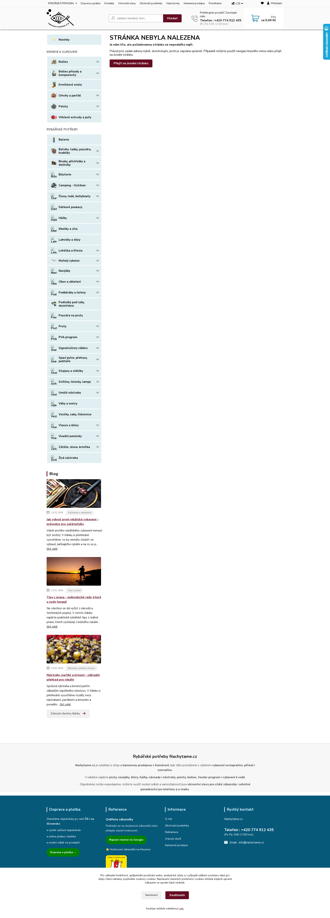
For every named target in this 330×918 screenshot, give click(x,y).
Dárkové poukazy (70, 207)
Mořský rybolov (69, 261)
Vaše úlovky (173, 3)
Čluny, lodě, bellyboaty (75, 196)
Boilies (63, 62)
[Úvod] (76, 18)
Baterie (64, 139)
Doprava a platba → (63, 852)
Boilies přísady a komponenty (70, 73)
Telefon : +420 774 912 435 (220, 20)
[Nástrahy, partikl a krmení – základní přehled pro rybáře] (74, 650)
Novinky (64, 40)
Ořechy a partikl (70, 95)
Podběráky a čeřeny (72, 292)
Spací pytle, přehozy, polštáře (73, 359)
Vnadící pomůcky (70, 436)
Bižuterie (65, 174)
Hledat (172, 18)
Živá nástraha (68, 458)
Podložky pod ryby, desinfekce (72, 304)
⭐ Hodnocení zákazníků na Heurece (128, 849)
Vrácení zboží (173, 839)
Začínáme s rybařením (79, 512)
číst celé (52, 549)
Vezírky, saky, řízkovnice (75, 414)
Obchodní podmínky (151, 3)
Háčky (63, 218)
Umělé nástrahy (70, 393)
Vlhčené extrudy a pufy (75, 117)
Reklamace (171, 832)
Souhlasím (177, 895)
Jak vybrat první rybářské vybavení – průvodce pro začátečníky (73, 521)
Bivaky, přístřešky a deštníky (72, 163)
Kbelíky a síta (68, 229)
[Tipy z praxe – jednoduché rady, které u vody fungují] (74, 572)
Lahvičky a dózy (69, 240)
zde (181, 908)
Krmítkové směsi (70, 85)
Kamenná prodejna (194, 3)
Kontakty (109, 3)
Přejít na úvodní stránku (131, 63)
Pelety (63, 106)
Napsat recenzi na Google (126, 840)
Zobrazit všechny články (65, 713)
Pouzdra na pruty (71, 315)
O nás (168, 819)
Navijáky (64, 271)
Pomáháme (215, 3)
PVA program (68, 337)
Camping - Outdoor (72, 185)
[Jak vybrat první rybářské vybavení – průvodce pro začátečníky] (74, 494)
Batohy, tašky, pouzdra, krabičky (75, 151)
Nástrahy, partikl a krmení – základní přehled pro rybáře (73, 677)
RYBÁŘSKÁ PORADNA (61, 3)
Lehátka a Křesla (70, 250)
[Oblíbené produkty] (262, 3)
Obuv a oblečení (70, 282)
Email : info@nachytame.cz (247, 842)
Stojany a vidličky (71, 371)
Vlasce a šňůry (69, 425)
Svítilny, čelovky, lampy (75, 382)
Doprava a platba (90, 3)
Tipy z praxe (74, 590)
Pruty (62, 326)
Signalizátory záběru (73, 348)
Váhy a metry (68, 403)
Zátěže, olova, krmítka (74, 447)
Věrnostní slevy (127, 3)
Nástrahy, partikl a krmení (81, 668)
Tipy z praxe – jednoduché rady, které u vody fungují (74, 599)
